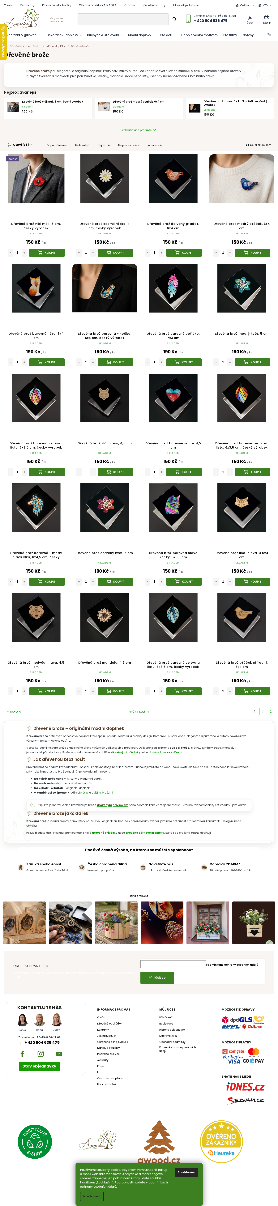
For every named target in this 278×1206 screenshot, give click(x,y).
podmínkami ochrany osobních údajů (232, 965)
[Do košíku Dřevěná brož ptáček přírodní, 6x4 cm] (252, 691)
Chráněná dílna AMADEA (98, 5)
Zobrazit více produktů (137, 130)
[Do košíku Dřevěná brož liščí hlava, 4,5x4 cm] (252, 582)
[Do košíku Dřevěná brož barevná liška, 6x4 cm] (47, 362)
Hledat (174, 19)
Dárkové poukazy (108, 1048)
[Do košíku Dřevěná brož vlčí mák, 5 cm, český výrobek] (47, 253)
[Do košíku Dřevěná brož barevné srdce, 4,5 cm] (184, 472)
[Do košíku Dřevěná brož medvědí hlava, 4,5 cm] (47, 691)
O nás (8, 5)
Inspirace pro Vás (108, 1054)
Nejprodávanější (128, 145)
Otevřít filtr (23, 145)
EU (98, 1072)
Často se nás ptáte (110, 1078)
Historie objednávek (172, 1030)
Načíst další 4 (139, 712)
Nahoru (15, 712)
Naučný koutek (106, 1084)
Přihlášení (165, 1017)
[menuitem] (24, 35)
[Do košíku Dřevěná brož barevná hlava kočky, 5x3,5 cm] (184, 582)
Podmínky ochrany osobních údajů (177, 1049)
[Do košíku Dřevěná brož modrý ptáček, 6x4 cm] (252, 253)
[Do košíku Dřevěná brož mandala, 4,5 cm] (115, 691)
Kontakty (103, 1030)
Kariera (101, 1066)
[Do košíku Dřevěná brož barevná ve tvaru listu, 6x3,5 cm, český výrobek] (47, 472)
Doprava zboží (168, 1036)
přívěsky (83, 793)
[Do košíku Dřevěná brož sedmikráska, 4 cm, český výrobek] (115, 253)
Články (129, 5)
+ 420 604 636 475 (42, 1042)
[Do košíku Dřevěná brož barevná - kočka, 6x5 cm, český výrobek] (115, 362)
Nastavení (92, 1196)
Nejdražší (104, 145)
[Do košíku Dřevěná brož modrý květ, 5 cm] (252, 362)
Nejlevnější (82, 145)
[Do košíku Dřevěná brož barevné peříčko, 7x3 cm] (184, 362)
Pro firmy (27, 5)
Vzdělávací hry (154, 5)
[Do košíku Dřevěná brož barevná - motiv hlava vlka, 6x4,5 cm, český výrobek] (47, 582)
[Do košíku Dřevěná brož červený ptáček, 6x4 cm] (184, 253)
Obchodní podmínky (172, 1042)
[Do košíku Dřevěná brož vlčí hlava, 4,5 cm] (115, 472)
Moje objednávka (186, 5)
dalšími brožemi (102, 793)
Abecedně (155, 145)
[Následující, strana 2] (262, 711)
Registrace (166, 1023)
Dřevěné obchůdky (56, 5)
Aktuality (103, 1060)
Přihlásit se (157, 977)
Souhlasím (186, 1172)
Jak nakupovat (106, 1036)
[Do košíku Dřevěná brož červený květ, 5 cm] (115, 582)
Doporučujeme (57, 145)
